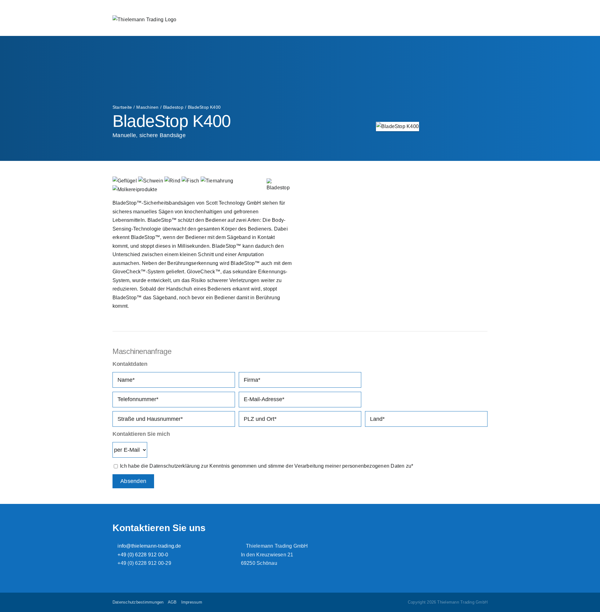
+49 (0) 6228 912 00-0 (142, 554)
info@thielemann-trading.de (148, 546)
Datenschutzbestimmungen (138, 602)
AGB (172, 602)
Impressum (191, 602)
